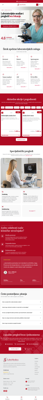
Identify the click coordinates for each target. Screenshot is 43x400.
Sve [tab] (3, 107)
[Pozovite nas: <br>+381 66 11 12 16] (37, 5)
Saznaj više (9, 67)
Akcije (36, 363)
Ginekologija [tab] (28, 107)
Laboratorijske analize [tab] (9, 107)
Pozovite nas (29, 348)
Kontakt (36, 374)
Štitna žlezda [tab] (17, 107)
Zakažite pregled (14, 348)
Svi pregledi (31, 210)
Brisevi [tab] (22, 107)
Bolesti (36, 370)
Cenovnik (37, 372)
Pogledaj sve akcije (21, 139)
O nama (36, 365)
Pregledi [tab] (33, 107)
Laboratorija (37, 366)
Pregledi (36, 368)
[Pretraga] (40, 5)
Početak (36, 361)
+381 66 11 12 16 (28, 155)
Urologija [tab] (38, 107)
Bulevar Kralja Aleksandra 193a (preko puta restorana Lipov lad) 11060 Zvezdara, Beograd (34, 389)
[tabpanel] (10, 123)
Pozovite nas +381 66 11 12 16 (9, 26)
